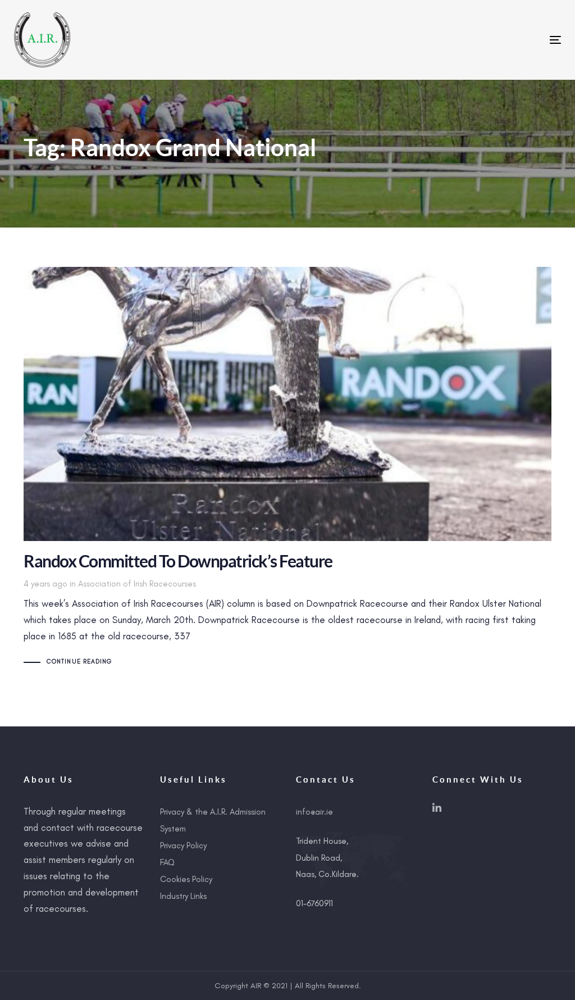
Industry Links (183, 896)
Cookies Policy (186, 879)
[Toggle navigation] (469, 39)
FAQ (167, 862)
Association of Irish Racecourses (137, 584)
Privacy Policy (183, 845)
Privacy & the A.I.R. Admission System (213, 820)
